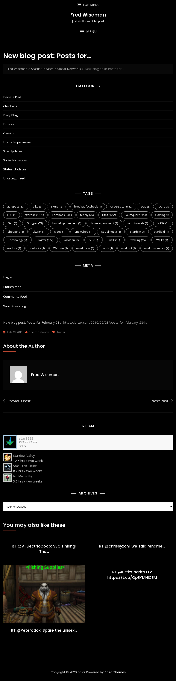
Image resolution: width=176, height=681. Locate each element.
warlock (14, 248)
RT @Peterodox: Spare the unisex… (44, 630)
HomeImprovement (66, 223)
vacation (71, 240)
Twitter (45, 240)
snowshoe (83, 232)
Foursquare (136, 215)
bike (37, 206)
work (108, 248)
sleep (59, 232)
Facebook (62, 215)
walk (114, 240)
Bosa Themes (115, 672)
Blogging (58, 206)
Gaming (8, 133)
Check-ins (10, 106)
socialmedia (111, 232)
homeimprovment (104, 223)
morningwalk (137, 223)
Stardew (137, 232)
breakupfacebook (88, 206)
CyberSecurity (121, 206)
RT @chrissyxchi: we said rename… (132, 546)
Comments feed (15, 296)
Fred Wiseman (88, 15)
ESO (11, 215)
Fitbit (109, 215)
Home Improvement (18, 142)
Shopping (16, 232)
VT (94, 240)
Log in (7, 277)
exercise (34, 215)
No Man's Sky (23, 476)
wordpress (85, 248)
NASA (163, 223)
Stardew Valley (24, 455)
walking (138, 240)
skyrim (39, 232)
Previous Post (19, 401)
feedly (87, 215)
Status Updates (14, 169)
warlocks (37, 248)
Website (60, 248)
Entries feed (12, 287)
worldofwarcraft (156, 248)
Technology (17, 240)
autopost (15, 206)
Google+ (35, 223)
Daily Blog (10, 115)
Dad (145, 206)
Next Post (160, 401)
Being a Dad (12, 97)
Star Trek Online (25, 466)
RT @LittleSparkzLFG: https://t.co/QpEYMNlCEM (132, 574)
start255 (26, 438)
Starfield (161, 232)
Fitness (8, 124)
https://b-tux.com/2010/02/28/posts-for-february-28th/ (105, 322)
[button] (88, 32)
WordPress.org (14, 306)
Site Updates (13, 151)
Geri (12, 223)
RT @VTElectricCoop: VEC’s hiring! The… (44, 548)
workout (128, 248)
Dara (164, 206)
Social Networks (15, 160)
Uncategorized (14, 178)
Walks (162, 240)
